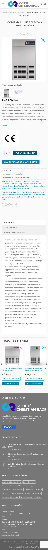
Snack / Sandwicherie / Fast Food (18, 188)
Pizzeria (4, 188)
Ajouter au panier (25, 153)
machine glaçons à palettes (30, 195)
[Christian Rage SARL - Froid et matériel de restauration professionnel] (23, 4)
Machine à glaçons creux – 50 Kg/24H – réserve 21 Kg (35, 370)
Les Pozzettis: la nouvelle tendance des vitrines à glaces (27, 445)
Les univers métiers (20, 543)
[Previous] (5, 59)
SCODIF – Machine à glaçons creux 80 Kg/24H (12, 370)
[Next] (42, 59)
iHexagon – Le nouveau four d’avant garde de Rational (25, 455)
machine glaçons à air (14, 195)
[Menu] (3, 4)
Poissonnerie (37, 493)
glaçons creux (30, 192)
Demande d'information (14, 232)
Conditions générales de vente (32, 541)
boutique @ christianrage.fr (10, 535)
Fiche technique (10, 227)
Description (9, 222)
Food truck (29, 186)
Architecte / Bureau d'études (11, 482)
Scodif (22, 174)
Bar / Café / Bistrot (25, 181)
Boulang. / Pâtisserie (23, 184)
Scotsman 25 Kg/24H (24, 197)
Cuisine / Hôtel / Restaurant (16, 186)
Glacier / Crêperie (39, 186)
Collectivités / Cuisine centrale (12, 489)
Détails (4, 125)
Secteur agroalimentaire (10, 497)
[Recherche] (41, 4)
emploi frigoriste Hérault (17, 192)
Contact (32, 543)
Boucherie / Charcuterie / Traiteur (13, 486)
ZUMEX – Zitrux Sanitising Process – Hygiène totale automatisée (26, 465)
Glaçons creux (24, 178)
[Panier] (45, 4)
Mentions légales (10, 541)
